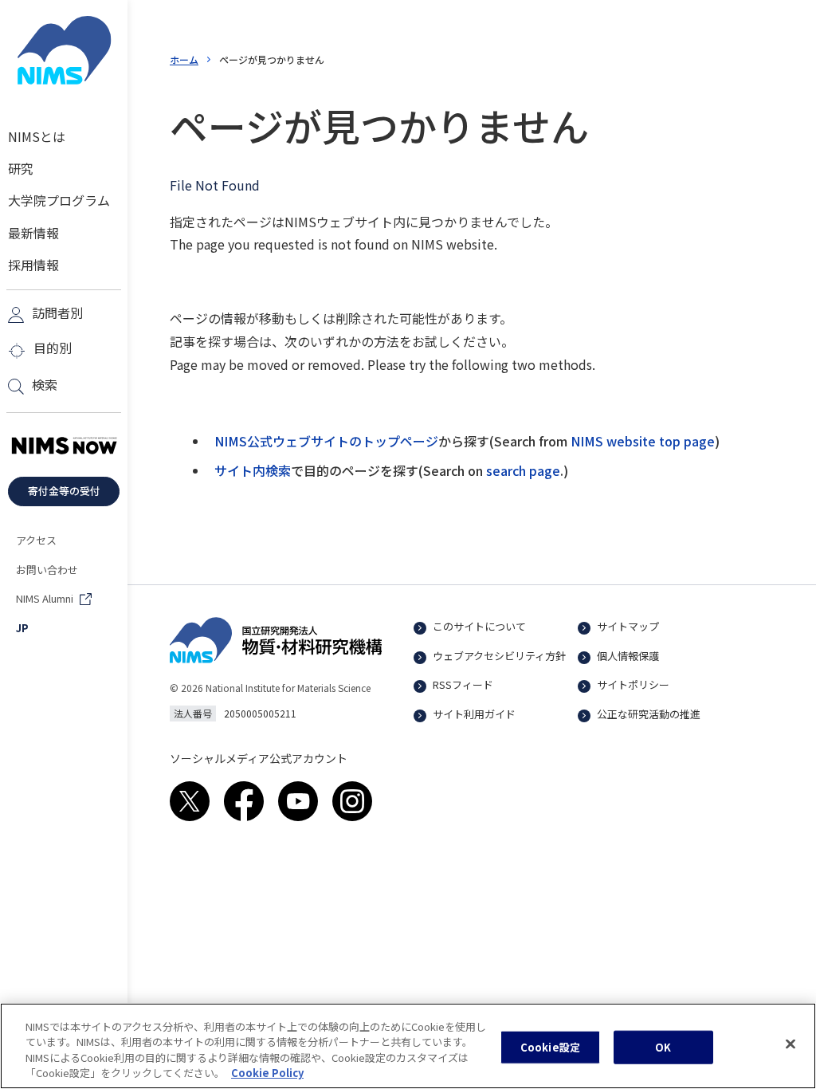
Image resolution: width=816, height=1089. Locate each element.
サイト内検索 (252, 470)
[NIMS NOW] (64, 446)
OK (663, 1047)
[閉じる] (790, 1043)
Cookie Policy (267, 1072)
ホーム (184, 59)
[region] (408, 1046)
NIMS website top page (643, 440)
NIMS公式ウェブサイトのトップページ (326, 440)
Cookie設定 (550, 1047)
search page (523, 470)
